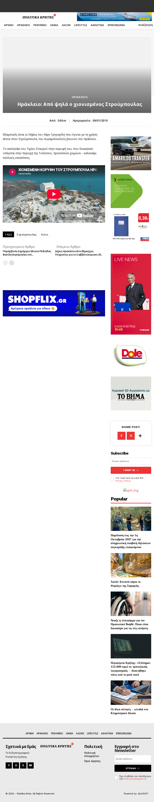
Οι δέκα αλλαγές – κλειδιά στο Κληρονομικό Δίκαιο (129, 711)
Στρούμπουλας (27, 234)
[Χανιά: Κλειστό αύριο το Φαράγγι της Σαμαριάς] (131, 565)
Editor (62, 120)
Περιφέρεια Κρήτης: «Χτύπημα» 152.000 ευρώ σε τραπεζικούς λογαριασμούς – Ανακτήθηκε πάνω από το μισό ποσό (131, 668)
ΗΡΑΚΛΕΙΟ (80, 97)
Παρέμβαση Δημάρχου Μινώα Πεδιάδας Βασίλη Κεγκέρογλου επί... (27, 252)
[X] (131, 436)
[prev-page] (5, 262)
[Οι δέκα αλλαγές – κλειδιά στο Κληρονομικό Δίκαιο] (131, 692)
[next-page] (11, 262)
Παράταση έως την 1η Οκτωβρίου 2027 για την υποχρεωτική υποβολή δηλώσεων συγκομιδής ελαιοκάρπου (131, 541)
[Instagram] (16, 765)
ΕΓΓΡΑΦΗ (131, 768)
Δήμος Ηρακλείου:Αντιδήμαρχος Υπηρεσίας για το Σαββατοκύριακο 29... (78, 252)
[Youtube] (30, 765)
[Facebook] (122, 436)
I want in (129, 470)
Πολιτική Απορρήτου (135, 778)
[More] (140, 436)
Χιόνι (45, 234)
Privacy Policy (123, 481)
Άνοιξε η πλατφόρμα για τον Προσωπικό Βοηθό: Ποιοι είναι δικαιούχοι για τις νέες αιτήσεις (129, 624)
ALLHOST (143, 793)
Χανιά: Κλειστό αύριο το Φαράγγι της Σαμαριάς (126, 584)
